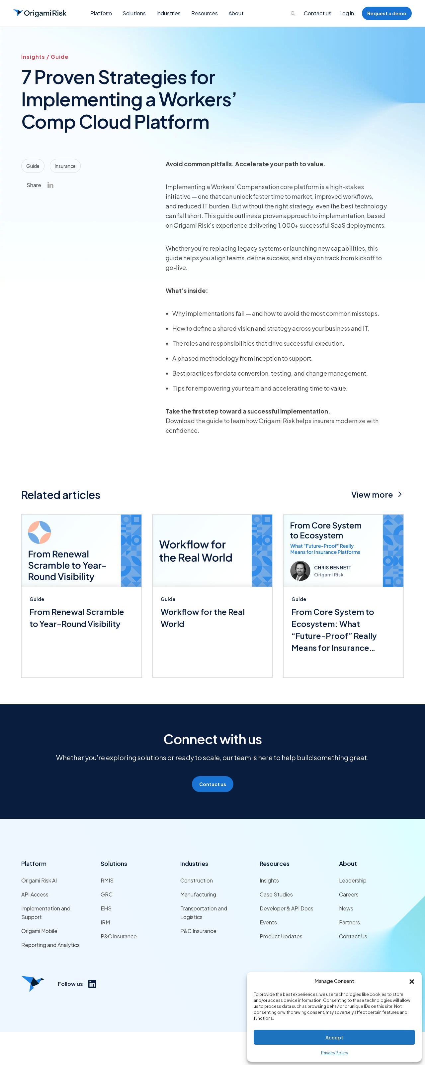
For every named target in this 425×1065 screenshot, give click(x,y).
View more (372, 494)
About (348, 863)
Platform (33, 863)
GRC (107, 894)
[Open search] (293, 13)
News (346, 908)
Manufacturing (198, 894)
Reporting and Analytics (50, 944)
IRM (105, 922)
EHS (106, 908)
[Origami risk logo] (32, 984)
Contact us (317, 13)
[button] (411, 981)
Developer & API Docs (286, 908)
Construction (196, 880)
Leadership (353, 880)
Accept (334, 1037)
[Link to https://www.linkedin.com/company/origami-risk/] (92, 984)
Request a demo (386, 13)
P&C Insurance (119, 936)
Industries (194, 863)
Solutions (114, 863)
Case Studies (276, 894)
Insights (269, 880)
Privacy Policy (334, 1052)
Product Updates (281, 936)
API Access (34, 894)
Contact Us (353, 936)
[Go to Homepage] (39, 13)
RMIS (107, 880)
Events (268, 922)
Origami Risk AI (39, 880)
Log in (346, 13)
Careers (349, 894)
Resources (275, 863)
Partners (349, 922)
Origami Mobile (39, 930)
